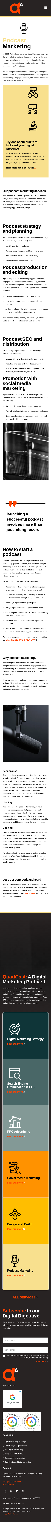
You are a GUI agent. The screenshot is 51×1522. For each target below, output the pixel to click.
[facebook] (5, 1491)
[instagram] (11, 1491)
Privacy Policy (7, 1514)
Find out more (15, 1043)
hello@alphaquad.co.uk (12, 1482)
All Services (24, 1297)
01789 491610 (8, 1484)
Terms (15, 1514)
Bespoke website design (14, 1458)
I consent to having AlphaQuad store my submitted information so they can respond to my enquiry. (27, 1357)
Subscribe (41, 1361)
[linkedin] (17, 1491)
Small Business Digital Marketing (17, 1462)
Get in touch (30, 893)
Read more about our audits (20, 168)
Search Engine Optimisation (15, 1446)
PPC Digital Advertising (13, 1450)
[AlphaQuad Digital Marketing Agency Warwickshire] (16, 13)
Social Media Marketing (13, 1454)
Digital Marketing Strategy (15, 1442)
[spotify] (23, 1491)
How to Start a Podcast (20, 640)
